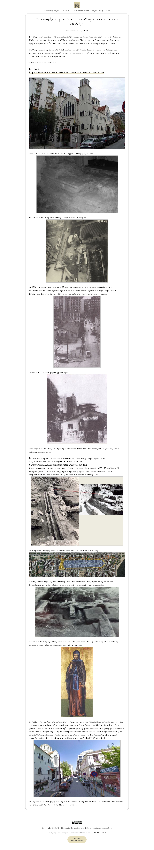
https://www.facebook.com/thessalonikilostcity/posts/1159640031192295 (66, 72)
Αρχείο (66, 10)
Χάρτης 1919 (97, 10)
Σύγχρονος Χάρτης (52, 10)
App (108, 10)
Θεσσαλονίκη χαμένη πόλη (73, 828)
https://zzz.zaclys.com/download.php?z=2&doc (54, 465)
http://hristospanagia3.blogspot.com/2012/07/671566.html (75, 738)
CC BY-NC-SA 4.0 (98, 833)
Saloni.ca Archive (77, 2)
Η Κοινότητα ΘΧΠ (80, 10)
